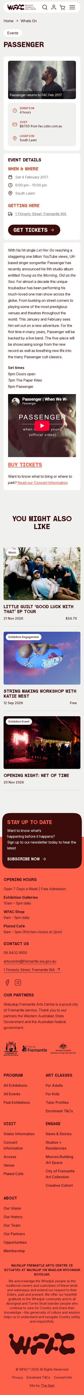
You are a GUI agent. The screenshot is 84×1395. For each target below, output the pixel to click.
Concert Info (63, 1377)
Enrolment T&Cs (38, 1377)
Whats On (29, 21)
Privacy (17, 1377)
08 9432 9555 (15, 952)
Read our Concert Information (43, 482)
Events (12, 33)
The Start (47, 1385)
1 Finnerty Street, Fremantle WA (41, 214)
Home (8, 21)
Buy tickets (25, 465)
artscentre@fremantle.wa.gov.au (30, 961)
